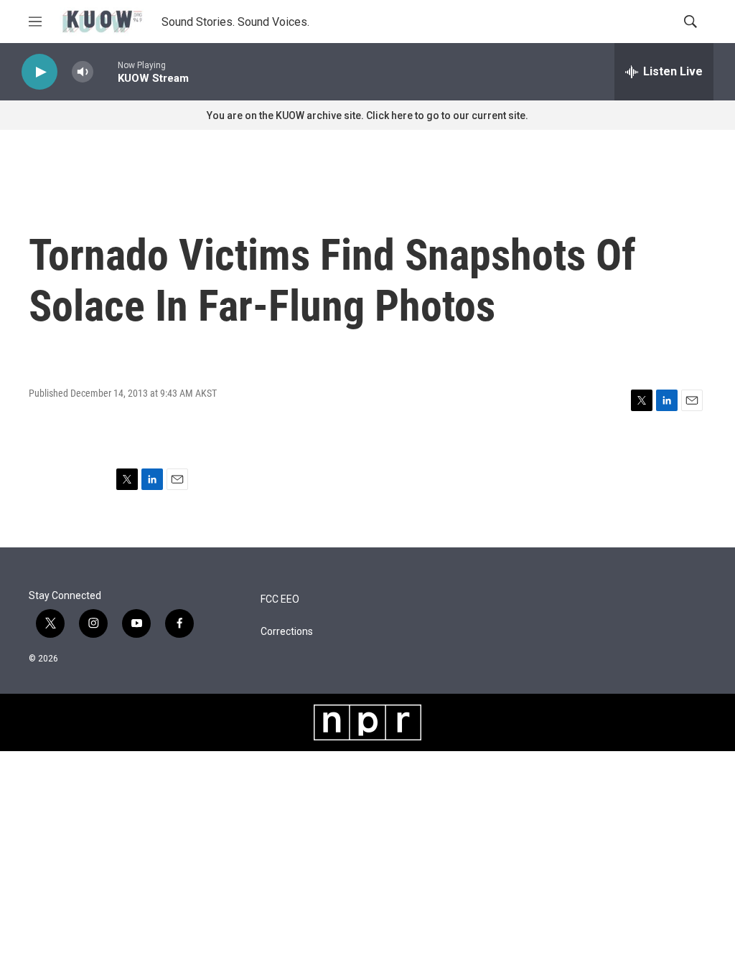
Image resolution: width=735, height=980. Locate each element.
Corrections (287, 631)
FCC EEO (280, 599)
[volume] (82, 72)
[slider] (105, 71)
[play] (39, 72)
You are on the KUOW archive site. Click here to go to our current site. (367, 115)
